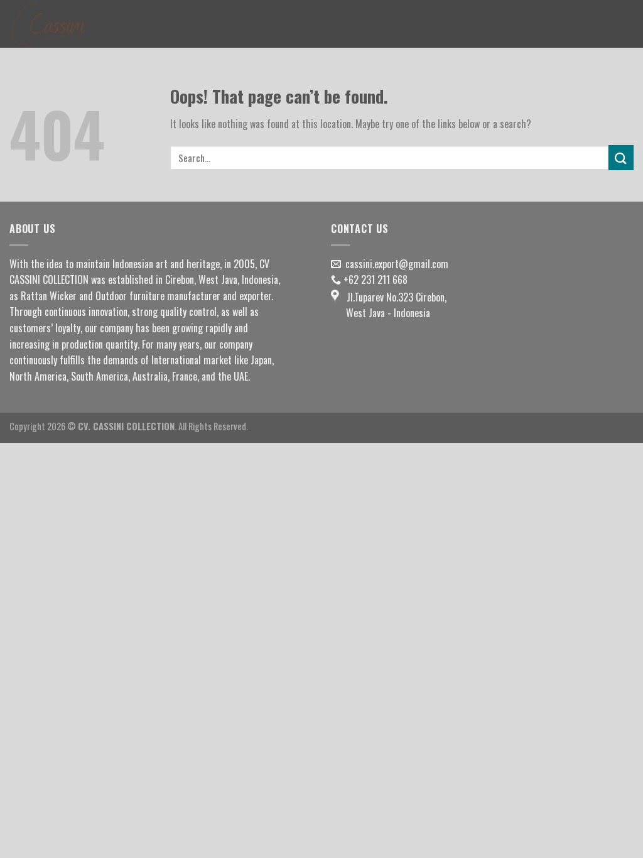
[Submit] (621, 157)
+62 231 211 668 (375, 279)
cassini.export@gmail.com (396, 263)
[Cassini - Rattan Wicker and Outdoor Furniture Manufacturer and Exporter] (72, 24)
